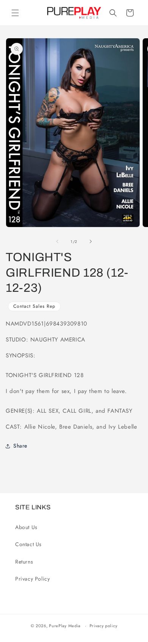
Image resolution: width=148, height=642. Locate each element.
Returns (24, 561)
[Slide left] (57, 241)
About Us (26, 527)
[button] (15, 13)
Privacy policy (104, 626)
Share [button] (20, 445)
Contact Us (28, 544)
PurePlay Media (64, 626)
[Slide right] (90, 241)
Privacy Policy (32, 578)
